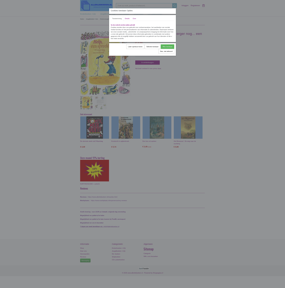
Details (127, 18)
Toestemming (117, 18)
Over (134, 18)
